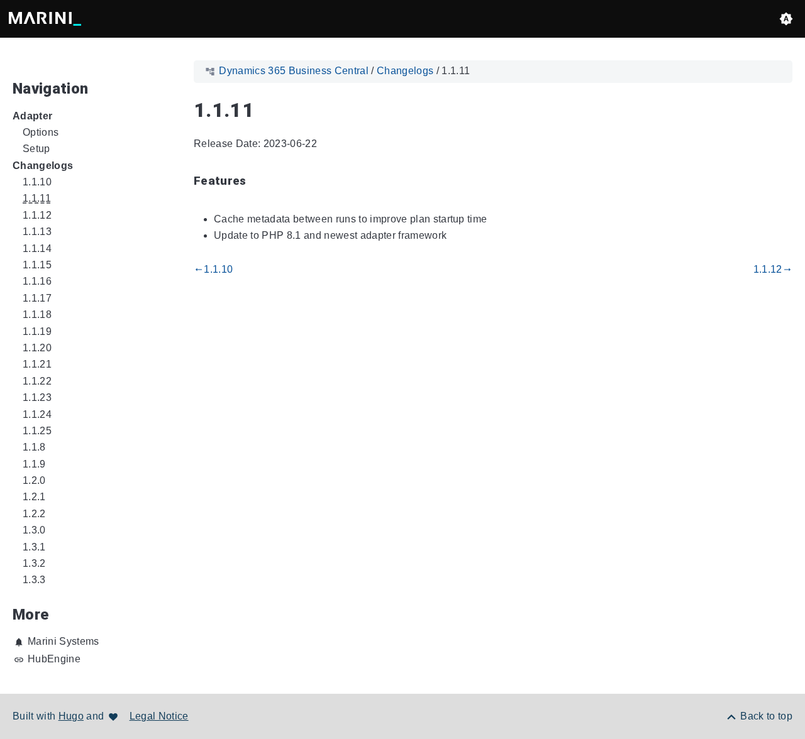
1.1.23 (37, 397)
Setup (36, 148)
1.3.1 (34, 547)
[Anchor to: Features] (261, 182)
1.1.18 (37, 314)
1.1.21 (37, 364)
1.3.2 (34, 563)
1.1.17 (37, 298)
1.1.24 (37, 414)
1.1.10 (37, 182)
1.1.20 (37, 347)
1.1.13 (37, 231)
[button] (786, 19)
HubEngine (54, 659)
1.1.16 (37, 281)
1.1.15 (37, 265)
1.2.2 (34, 513)
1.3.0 (34, 530)
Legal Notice (159, 716)
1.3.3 (34, 579)
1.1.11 (37, 198)
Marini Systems (63, 641)
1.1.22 (37, 381)
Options (40, 132)
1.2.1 (34, 496)
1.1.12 (37, 215)
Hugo (71, 716)
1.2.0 (34, 480)
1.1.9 (34, 464)
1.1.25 (37, 430)
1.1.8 (34, 447)
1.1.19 (37, 331)
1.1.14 (37, 248)
